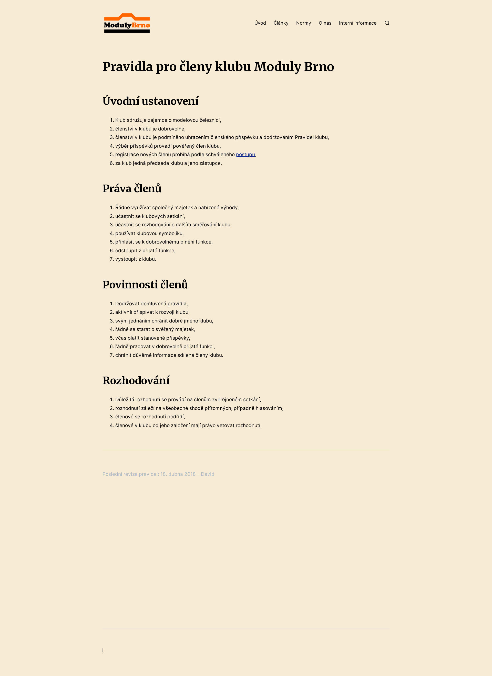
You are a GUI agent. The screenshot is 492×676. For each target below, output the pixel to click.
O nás (325, 23)
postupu (245, 154)
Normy (303, 23)
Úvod (260, 23)
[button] (387, 23)
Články (281, 23)
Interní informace (357, 23)
